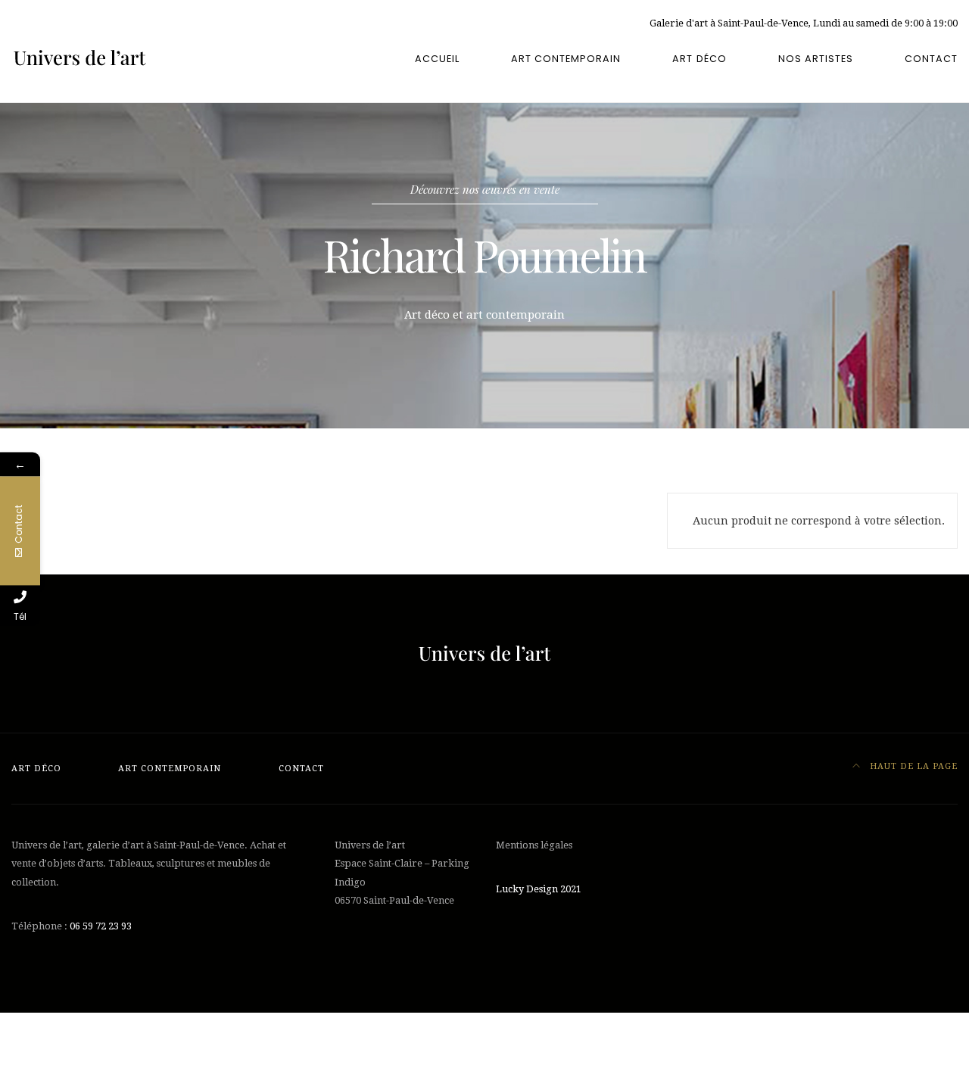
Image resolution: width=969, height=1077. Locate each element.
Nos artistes (815, 58)
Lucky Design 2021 (538, 889)
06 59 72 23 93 (101, 926)
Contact (931, 58)
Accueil (437, 58)
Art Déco (699, 58)
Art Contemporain (566, 58)
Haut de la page (912, 766)
